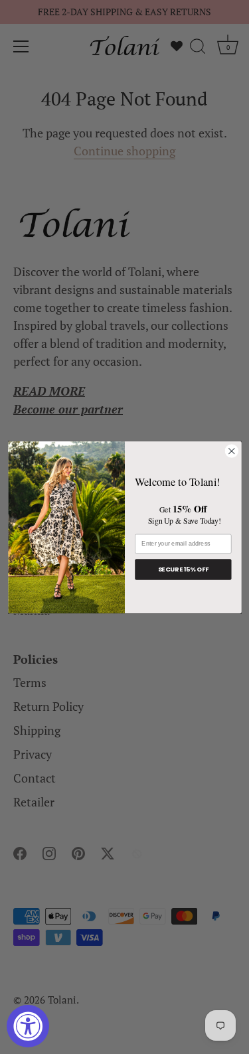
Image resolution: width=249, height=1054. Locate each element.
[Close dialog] (231, 451)
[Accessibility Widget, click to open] (28, 1026)
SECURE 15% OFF (182, 569)
